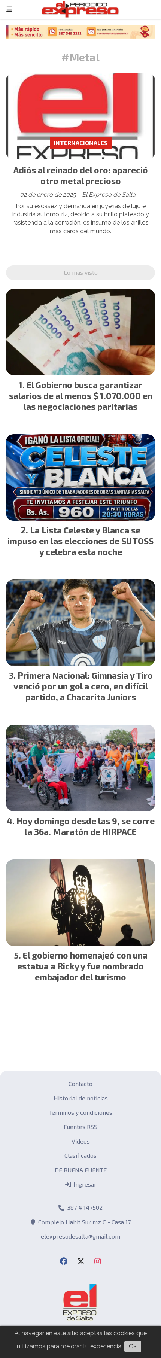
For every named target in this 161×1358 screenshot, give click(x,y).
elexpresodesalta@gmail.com (80, 1236)
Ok (133, 1346)
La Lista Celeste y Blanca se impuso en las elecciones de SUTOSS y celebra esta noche (80, 541)
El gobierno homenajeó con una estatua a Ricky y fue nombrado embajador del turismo (82, 966)
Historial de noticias (81, 1098)
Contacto (80, 1083)
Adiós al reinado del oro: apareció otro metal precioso (80, 175)
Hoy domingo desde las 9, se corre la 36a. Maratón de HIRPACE (85, 826)
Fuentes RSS (80, 1126)
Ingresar (84, 1184)
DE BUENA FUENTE (81, 1169)
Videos (81, 1141)
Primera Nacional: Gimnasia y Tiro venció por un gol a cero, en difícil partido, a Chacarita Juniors (83, 686)
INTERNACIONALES (81, 142)
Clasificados (80, 1155)
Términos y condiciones (80, 1112)
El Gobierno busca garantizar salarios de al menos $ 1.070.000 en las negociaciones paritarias (80, 396)
